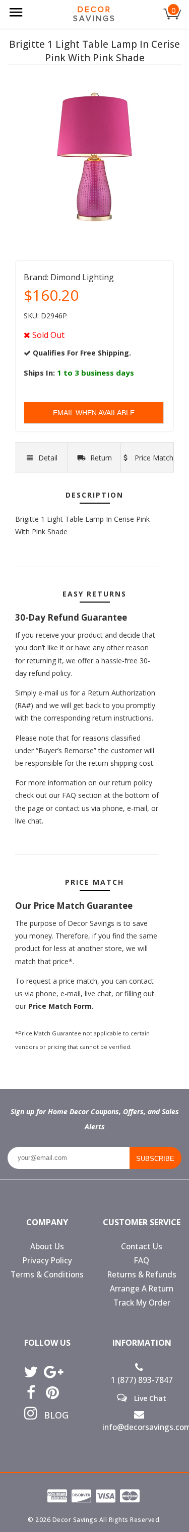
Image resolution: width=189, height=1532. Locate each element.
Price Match (153, 457)
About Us (47, 1246)
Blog (52, 1415)
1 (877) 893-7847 (142, 1380)
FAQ (141, 1260)
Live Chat (149, 1397)
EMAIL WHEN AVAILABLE (94, 413)
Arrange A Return (141, 1288)
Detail (47, 457)
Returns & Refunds (141, 1274)
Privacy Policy (47, 1260)
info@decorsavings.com (142, 1427)
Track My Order (141, 1303)
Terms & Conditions (47, 1274)
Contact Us (141, 1246)
